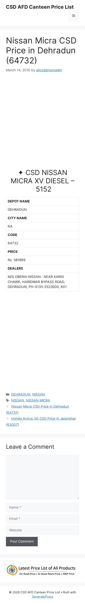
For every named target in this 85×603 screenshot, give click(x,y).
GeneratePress (42, 596)
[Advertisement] (42, 122)
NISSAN (38, 394)
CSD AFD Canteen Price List (40, 7)
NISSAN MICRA (38, 400)
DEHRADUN (20, 394)
